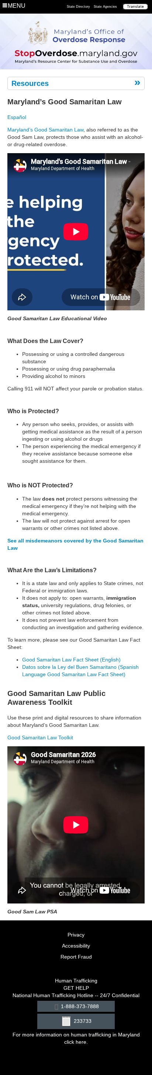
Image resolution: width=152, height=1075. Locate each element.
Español (16, 117)
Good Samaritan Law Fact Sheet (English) (71, 660)
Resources (30, 83)
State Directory (78, 6)
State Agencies (105, 6)
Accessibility (76, 946)
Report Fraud (76, 957)
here (81, 1042)
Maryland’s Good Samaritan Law (45, 130)
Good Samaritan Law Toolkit (40, 737)
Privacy (76, 935)
